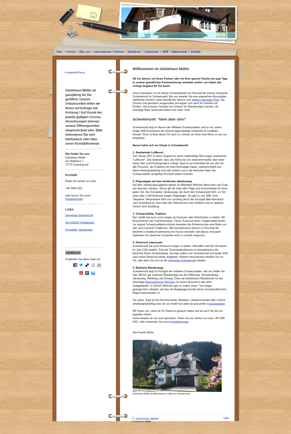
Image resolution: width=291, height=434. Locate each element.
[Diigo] (93, 273)
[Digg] (93, 265)
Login (226, 418)
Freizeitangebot (216, 303)
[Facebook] (75, 265)
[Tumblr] (87, 273)
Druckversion (142, 418)
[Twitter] (81, 265)
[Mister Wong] (81, 273)
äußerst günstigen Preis (205, 99)
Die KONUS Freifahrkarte (79, 222)
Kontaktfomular (74, 199)
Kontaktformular (179, 321)
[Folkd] (75, 273)
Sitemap (154, 418)
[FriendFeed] (99, 273)
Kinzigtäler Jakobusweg (78, 229)
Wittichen (169, 281)
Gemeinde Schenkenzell (182, 260)
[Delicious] (87, 265)
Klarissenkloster (154, 281)
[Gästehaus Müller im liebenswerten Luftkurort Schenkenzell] (177, 366)
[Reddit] (99, 265)
